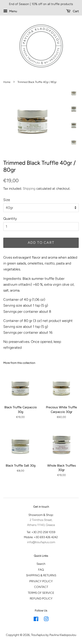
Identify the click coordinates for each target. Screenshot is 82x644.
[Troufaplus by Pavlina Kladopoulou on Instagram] (46, 620)
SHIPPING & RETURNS (41, 575)
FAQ (41, 569)
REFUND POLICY (41, 598)
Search (41, 563)
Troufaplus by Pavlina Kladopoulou (53, 635)
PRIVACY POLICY (41, 581)
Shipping (29, 189)
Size (6, 200)
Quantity (10, 218)
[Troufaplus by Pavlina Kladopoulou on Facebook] (35, 620)
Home (6, 82)
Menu (13, 11)
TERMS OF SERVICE (41, 592)
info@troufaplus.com (41, 542)
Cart (75, 11)
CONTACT (41, 587)
